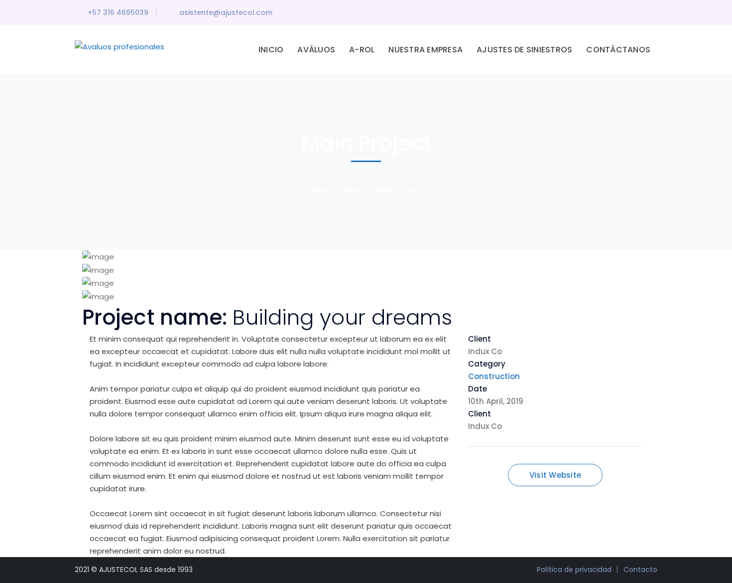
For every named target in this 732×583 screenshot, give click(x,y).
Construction (494, 376)
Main (352, 190)
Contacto (640, 570)
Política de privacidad (574, 570)
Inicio (321, 190)
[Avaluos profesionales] (119, 46)
